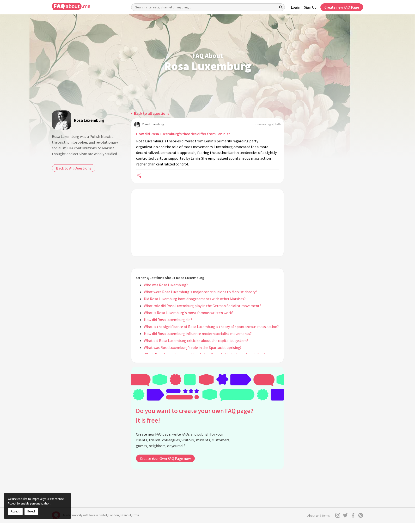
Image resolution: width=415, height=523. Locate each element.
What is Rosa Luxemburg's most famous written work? (188, 312)
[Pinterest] (360, 515)
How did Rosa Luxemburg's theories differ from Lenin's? (183, 133)
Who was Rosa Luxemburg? (166, 284)
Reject (31, 511)
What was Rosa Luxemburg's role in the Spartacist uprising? (193, 347)
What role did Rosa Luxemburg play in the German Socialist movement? (202, 305)
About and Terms (318, 516)
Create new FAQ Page (341, 7)
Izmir (136, 515)
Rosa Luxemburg (89, 120)
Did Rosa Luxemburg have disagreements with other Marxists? (195, 298)
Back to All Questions (73, 168)
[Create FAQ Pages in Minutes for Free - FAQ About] (71, 7)
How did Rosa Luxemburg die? (168, 319)
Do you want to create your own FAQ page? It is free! (194, 416)
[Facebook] (353, 515)
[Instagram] (337, 515)
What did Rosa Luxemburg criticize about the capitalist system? (196, 340)
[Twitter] (345, 515)
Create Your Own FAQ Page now (165, 458)
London (114, 515)
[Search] (281, 7)
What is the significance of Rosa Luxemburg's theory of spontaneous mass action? (211, 326)
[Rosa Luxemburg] (61, 120)
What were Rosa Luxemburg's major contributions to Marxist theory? (200, 291)
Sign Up (310, 7)
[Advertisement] (207, 222)
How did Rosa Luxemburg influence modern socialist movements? (198, 333)
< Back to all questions (150, 113)
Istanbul (126, 515)
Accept (15, 511)
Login (295, 7)
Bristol (103, 515)
